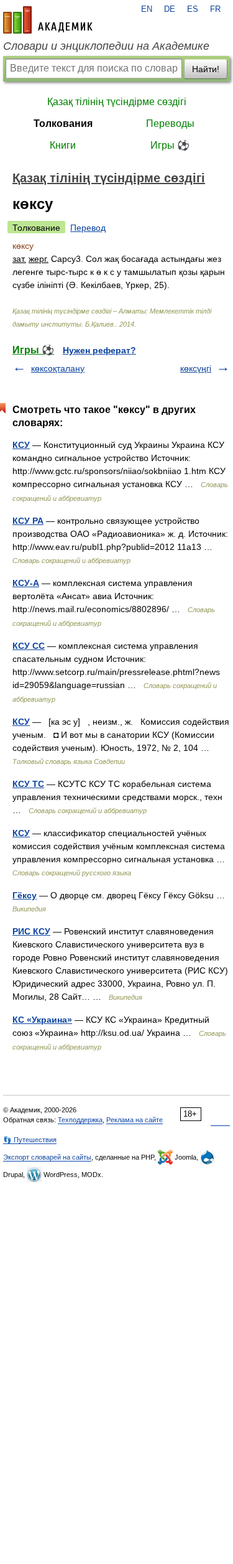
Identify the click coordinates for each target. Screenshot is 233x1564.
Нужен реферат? (99, 350)
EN (146, 9)
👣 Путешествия (30, 1139)
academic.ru (48, 20)
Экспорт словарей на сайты (47, 1157)
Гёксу (24, 895)
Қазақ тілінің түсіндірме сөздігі (116, 101)
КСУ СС (28, 646)
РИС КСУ (31, 931)
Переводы (170, 123)
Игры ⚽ (170, 145)
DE (169, 9)
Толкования (63, 123)
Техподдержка (80, 1120)
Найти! (205, 69)
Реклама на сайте (134, 1120)
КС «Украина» (42, 1020)
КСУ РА (27, 521)
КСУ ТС (28, 784)
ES (192, 9)
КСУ (21, 445)
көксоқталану (58, 368)
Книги (63, 145)
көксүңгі (195, 368)
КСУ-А (25, 583)
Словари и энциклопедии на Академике (106, 46)
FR (215, 9)
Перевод (88, 228)
